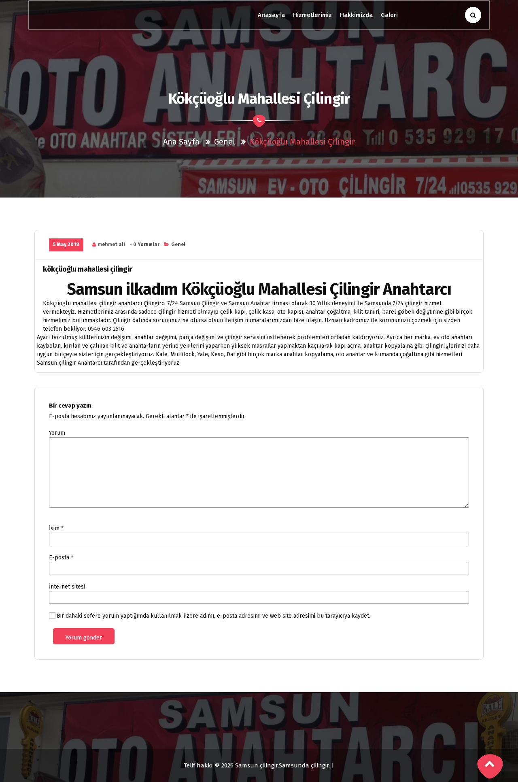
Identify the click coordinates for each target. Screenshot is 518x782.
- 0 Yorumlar (144, 244)
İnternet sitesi (67, 586)
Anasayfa (271, 15)
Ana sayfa (181, 142)
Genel (224, 142)
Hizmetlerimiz (312, 15)
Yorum (57, 432)
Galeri (389, 15)
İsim (56, 528)
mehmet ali (111, 244)
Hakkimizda (356, 15)
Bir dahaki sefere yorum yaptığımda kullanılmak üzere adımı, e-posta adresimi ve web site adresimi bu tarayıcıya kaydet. (213, 615)
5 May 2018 (66, 244)
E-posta (61, 557)
